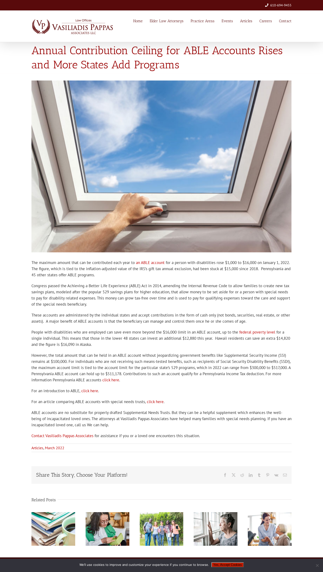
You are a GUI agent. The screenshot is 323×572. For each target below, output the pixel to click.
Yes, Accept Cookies (227, 565)
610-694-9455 (281, 5)
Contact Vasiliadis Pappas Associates (62, 435)
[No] (317, 565)
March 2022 (54, 447)
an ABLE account (150, 262)
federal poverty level (257, 332)
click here (110, 380)
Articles (37, 447)
